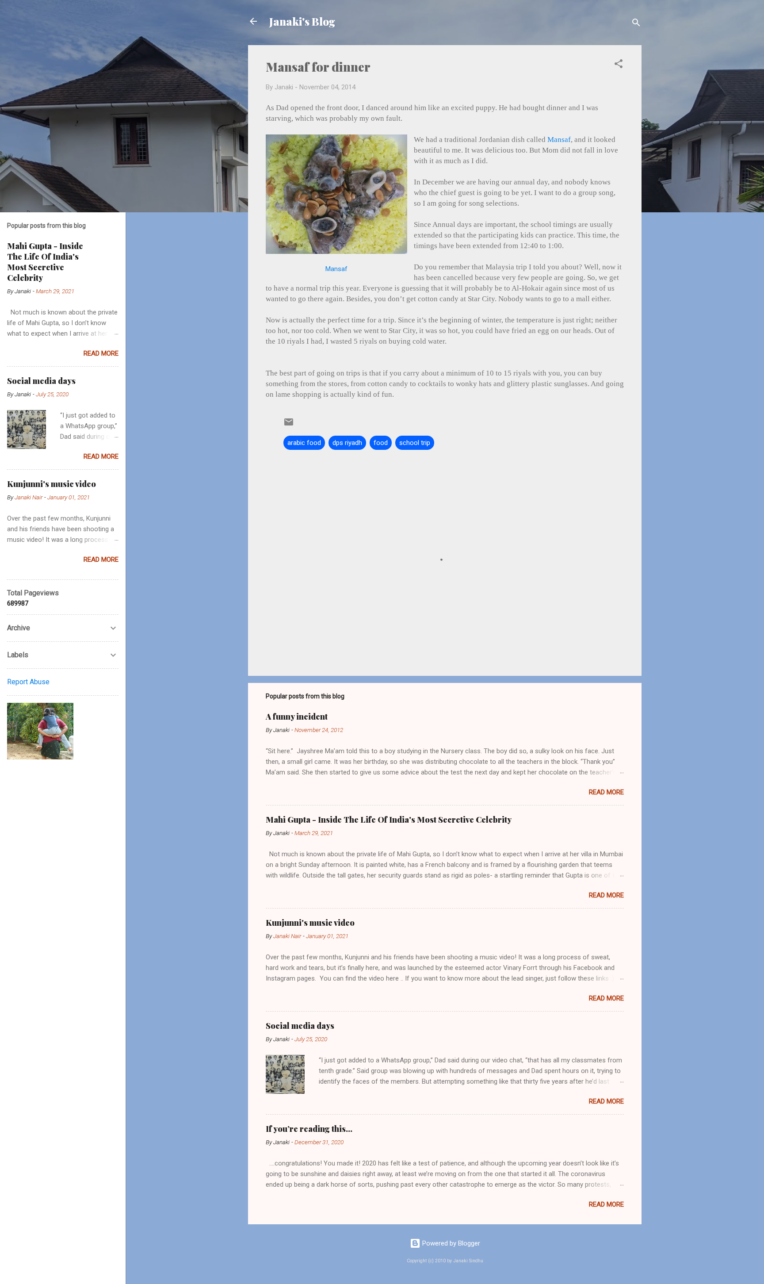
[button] (618, 65)
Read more (606, 792)
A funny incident (297, 716)
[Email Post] (288, 425)
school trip (414, 443)
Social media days (300, 1025)
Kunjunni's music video (310, 922)
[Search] (636, 24)
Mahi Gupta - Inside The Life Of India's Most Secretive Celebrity (389, 819)
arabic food (304, 443)
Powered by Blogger (450, 1243)
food (381, 443)
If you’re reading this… (309, 1128)
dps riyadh (347, 443)
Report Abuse (28, 682)
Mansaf (336, 269)
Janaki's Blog (302, 21)
